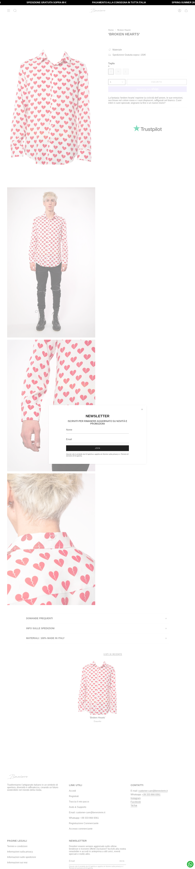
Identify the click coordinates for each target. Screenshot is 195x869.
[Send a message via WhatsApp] (190, 864)
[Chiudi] (142, 409)
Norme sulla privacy (110, 454)
